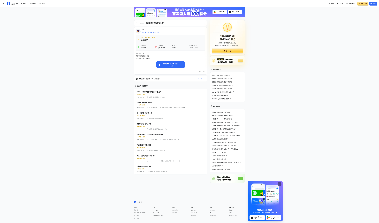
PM (143, 30)
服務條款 (193, 210)
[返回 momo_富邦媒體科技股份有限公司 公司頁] (170, 23)
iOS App (155, 210)
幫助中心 (193, 215)
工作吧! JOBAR (233, 215)
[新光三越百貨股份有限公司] (170, 158)
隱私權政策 (194, 213)
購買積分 (136, 215)
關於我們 (136, 210)
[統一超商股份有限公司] (170, 116)
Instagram (213, 210)
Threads (212, 213)
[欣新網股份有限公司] (170, 169)
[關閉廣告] (279, 184)
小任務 (231, 213)
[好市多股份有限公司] (170, 148)
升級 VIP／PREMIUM (139, 213)
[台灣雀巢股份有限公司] (170, 105)
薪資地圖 (136, 218)
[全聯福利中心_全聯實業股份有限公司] (170, 137)
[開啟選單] (4, 4)
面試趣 (231, 210)
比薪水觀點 (175, 210)
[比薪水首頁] (138, 202)
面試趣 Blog (175, 213)
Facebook (213, 215)
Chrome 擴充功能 (158, 215)
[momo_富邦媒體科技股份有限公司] (170, 94)
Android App (156, 213)
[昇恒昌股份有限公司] (170, 126)
